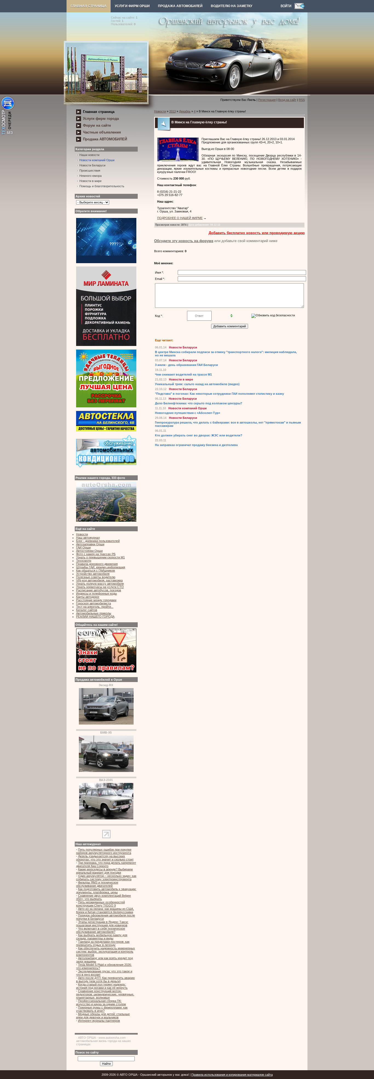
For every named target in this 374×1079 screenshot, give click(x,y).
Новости (82, 534)
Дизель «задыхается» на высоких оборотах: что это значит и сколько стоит (105, 857)
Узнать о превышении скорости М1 (100, 557)
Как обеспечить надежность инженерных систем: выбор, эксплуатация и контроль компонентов (105, 951)
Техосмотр (83, 560)
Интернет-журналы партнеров (99, 1020)
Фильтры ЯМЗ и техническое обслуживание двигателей (97, 884)
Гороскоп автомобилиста (93, 603)
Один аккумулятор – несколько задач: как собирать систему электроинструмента (106, 877)
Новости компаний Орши (96, 160)
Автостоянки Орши (89, 550)
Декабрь (185, 111)
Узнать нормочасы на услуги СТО (100, 587)
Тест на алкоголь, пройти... (94, 606)
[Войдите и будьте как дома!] (287, 8)
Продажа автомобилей (180, 6)
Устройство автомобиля (93, 573)
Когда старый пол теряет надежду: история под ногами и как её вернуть (102, 986)
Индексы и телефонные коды (96, 593)
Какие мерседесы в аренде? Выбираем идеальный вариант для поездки (104, 871)
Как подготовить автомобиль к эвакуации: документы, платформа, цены (106, 890)
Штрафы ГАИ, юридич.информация (100, 567)
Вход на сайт (287, 99)
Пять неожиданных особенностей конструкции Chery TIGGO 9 (100, 904)
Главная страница (89, 6)
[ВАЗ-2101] (106, 818)
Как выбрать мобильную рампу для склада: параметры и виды (101, 936)
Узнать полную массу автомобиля (100, 583)
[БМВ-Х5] (106, 771)
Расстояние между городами (96, 600)
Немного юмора (90, 175)
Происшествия (89, 170)
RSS (302, 99)
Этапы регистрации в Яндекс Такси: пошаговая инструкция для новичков (102, 923)
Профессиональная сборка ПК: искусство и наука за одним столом (101, 1002)
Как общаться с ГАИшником (95, 570)
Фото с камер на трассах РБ (96, 554)
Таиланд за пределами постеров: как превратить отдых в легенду (103, 943)
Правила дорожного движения (97, 564)
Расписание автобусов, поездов (98, 590)
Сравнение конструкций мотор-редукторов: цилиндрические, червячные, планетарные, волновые (105, 994)
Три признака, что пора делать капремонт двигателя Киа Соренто (106, 864)
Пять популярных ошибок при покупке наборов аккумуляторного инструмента (103, 851)
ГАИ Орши (83, 547)
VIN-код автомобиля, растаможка (99, 580)
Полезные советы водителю (95, 577)
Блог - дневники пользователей (98, 541)
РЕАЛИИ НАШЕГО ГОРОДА (95, 616)
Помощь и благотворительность (101, 186)
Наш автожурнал (88, 537)
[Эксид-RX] (106, 723)
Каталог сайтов (86, 610)
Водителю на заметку (231, 6)
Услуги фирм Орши (132, 6)
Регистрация (267, 99)
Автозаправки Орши (90, 544)
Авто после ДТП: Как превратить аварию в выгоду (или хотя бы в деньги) (105, 979)
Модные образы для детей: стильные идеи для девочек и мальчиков (103, 1015)
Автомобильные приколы (93, 613)
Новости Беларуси (92, 165)
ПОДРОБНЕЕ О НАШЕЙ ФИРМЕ (180, 218)
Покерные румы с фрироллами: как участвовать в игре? (102, 1009)
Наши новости (89, 155)
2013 (172, 111)
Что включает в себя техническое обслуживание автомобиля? (100, 930)
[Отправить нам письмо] (299, 8)
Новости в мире (90, 181)
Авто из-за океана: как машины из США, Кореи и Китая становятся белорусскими (105, 910)
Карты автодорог (87, 596)
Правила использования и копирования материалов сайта (232, 1074)
